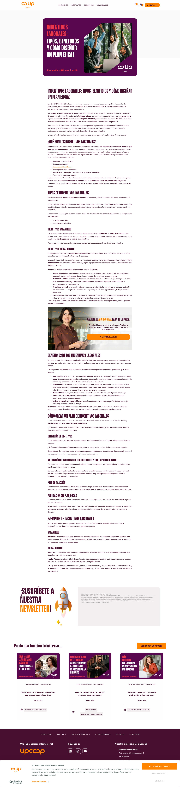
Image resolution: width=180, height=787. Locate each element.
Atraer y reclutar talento (62, 167)
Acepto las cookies (159, 766)
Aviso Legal (61, 735)
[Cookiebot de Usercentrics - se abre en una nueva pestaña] (16, 782)
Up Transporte (124, 757)
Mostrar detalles (39, 782)
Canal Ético (134, 735)
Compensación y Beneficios (128, 749)
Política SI (120, 735)
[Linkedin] (70, 751)
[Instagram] (78, 751)
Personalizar (158, 774)
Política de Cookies (103, 735)
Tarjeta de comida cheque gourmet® (131, 753)
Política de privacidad (81, 735)
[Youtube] (85, 751)
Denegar (159, 781)
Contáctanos (46, 735)
